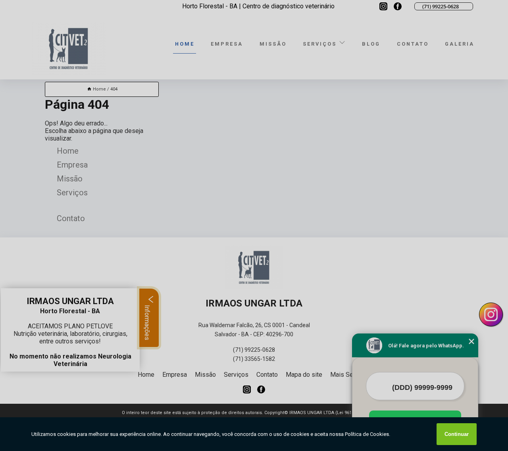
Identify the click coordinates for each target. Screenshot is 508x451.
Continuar (456, 434)
